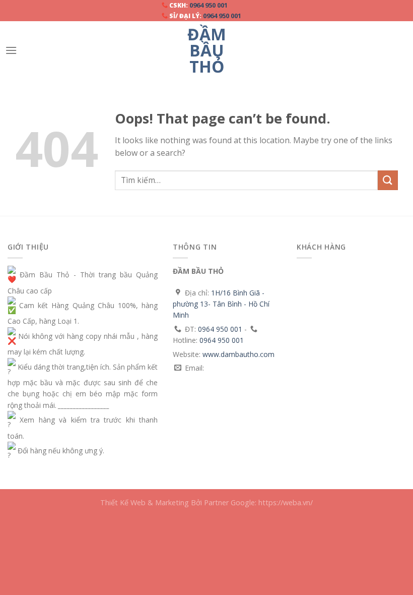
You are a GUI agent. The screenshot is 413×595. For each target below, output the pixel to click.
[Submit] (388, 180)
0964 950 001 (208, 5)
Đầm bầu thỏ (206, 50)
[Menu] (11, 50)
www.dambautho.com (238, 354)
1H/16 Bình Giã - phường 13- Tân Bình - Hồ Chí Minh (221, 304)
